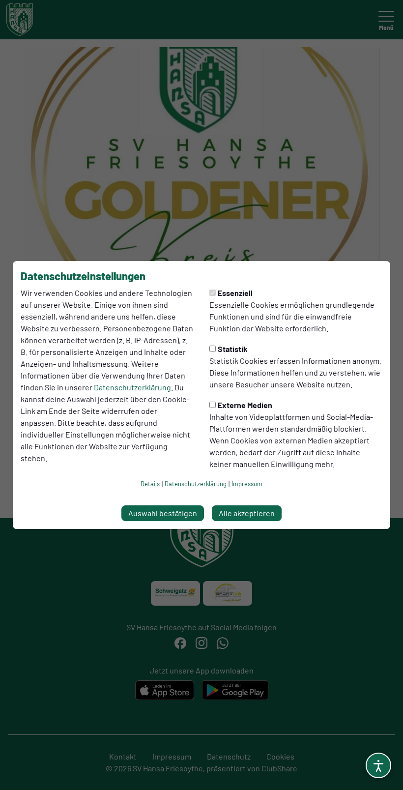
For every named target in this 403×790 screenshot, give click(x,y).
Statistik (233, 348)
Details (150, 484)
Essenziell (235, 292)
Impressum (246, 484)
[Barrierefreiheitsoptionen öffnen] (378, 765)
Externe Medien (245, 405)
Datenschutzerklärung (132, 387)
